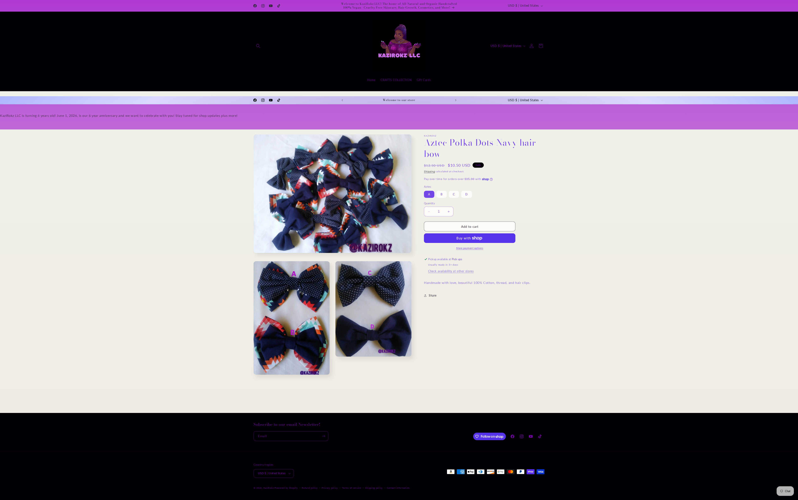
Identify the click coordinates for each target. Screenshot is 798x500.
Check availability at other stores (451, 271)
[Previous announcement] (342, 100)
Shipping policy (374, 487)
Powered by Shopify (286, 487)
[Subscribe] (323, 436)
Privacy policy (330, 487)
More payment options (469, 248)
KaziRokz (269, 487)
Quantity (429, 203)
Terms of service (351, 487)
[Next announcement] (455, 100)
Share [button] (433, 295)
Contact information (398, 487)
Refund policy (310, 487)
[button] (258, 45)
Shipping (429, 171)
